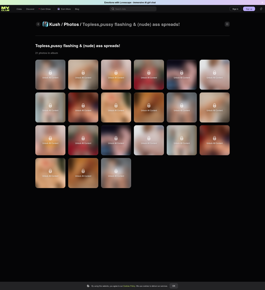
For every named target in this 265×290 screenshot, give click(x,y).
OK (173, 285)
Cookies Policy (129, 286)
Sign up (249, 9)
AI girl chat (150, 2)
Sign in (235, 9)
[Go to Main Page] (5, 9)
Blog (77, 8)
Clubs (19, 8)
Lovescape (125, 2)
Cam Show (46, 8)
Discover (30, 8)
